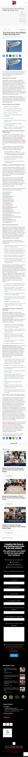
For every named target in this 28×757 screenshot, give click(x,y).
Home (22, 11)
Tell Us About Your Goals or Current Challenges (14, 624)
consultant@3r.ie (8, 715)
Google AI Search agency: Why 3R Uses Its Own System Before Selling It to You (13, 497)
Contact (16, 751)
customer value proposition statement (15, 154)
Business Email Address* (14, 587)
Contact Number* (14, 594)
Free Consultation (14, 752)
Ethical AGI (21, 751)
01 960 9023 (7, 721)
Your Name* (14, 580)
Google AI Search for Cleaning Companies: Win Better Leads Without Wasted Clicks (14, 526)
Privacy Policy (7, 649)
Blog (22, 13)
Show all (23, 29)
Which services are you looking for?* (14, 560)
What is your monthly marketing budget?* (14, 572)
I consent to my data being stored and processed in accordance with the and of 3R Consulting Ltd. (14, 648)
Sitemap (12, 751)
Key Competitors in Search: (14, 601)
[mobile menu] (26, 3)
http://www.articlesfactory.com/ (9, 207)
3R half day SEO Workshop (8, 423)
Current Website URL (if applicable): (14, 616)
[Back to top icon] (14, 743)
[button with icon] (4, 724)
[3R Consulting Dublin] (14, 3)
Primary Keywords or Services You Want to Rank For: (14, 608)
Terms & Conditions (18, 649)
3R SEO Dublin (13, 37)
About (7, 751)
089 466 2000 (8, 719)
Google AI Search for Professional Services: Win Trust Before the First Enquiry (13, 469)
